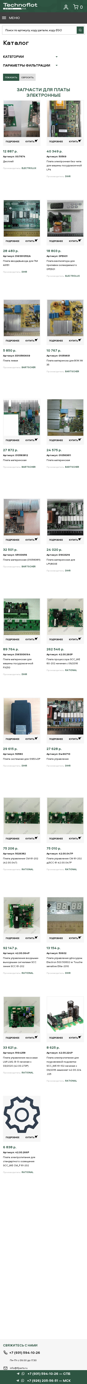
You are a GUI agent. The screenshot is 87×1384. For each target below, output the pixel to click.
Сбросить (27, 77)
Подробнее (12, 141)
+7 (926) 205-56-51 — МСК (49, 1380)
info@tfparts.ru (19, 1368)
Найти (80, 30)
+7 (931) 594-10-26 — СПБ (49, 1374)
